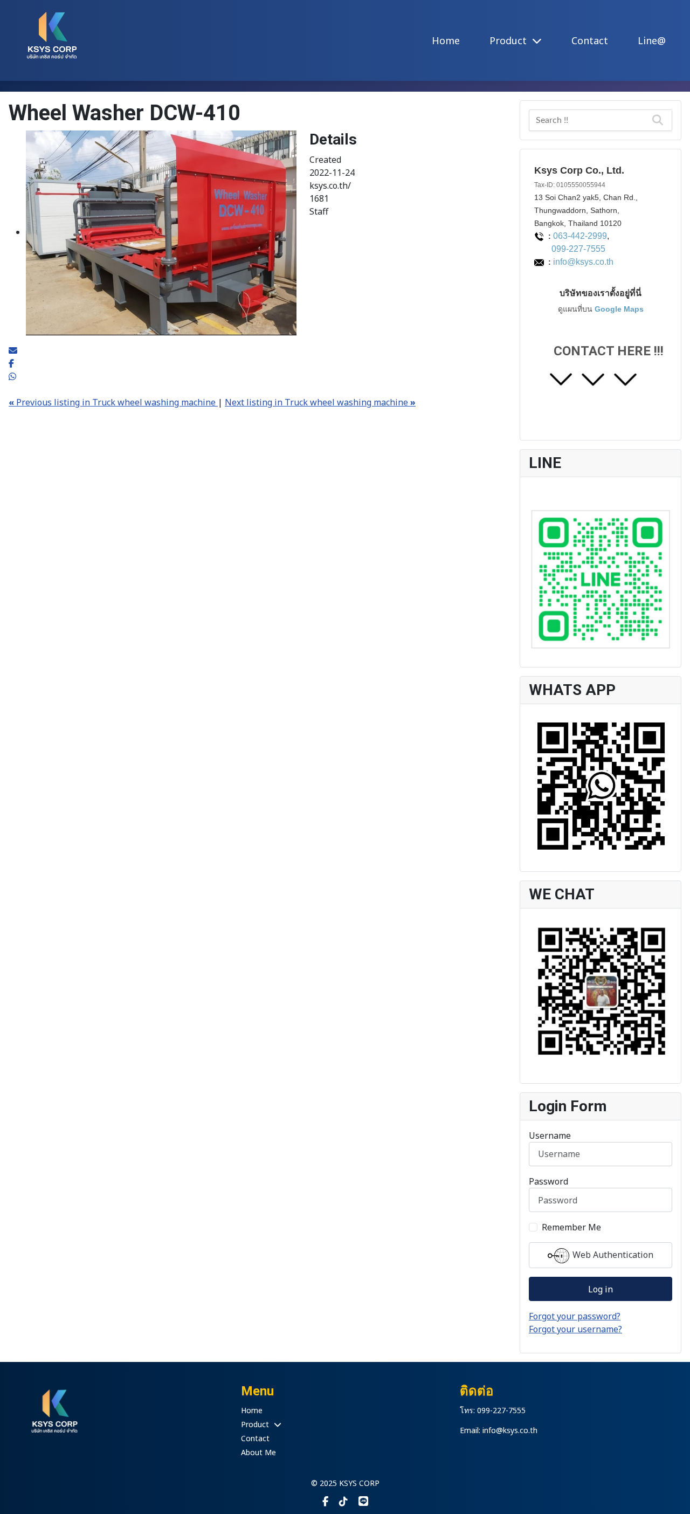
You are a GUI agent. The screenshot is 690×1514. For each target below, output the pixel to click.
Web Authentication (611, 1255)
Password (548, 1181)
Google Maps (619, 309)
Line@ (652, 40)
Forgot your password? (574, 1316)
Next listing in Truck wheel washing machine (320, 402)
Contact (589, 40)
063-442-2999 (580, 235)
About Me (258, 1452)
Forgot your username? (575, 1329)
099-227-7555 (569, 248)
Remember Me (571, 1227)
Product (509, 40)
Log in (600, 1289)
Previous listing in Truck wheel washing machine (113, 402)
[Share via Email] (13, 350)
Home (446, 40)
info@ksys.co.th (583, 261)
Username (550, 1135)
